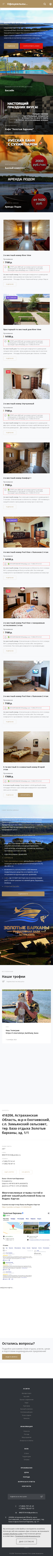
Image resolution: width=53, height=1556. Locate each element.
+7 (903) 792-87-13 (8, 1164)
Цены (26, 1472)
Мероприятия (26, 1437)
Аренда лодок (26, 1393)
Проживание (26, 1468)
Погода (26, 1434)
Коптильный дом (26, 1412)
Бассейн (26, 1396)
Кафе (26, 1403)
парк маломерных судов (14, 861)
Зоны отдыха (26, 1415)
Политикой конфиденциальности (27, 1536)
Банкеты (26, 1418)
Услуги (26, 1389)
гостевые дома (10, 841)
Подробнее (11, 46)
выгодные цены (28, 825)
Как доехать (26, 1172)
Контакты (26, 1486)
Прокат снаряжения (26, 1399)
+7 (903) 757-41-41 (8, 1161)
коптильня (8, 858)
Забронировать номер (31, 46)
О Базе (26, 1453)
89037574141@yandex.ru (11, 1155)
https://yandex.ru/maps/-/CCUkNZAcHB (16, 1207)
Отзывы (26, 1459)
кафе (6, 878)
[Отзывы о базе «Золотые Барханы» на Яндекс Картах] (26, 1262)
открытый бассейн (11, 886)
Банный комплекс (26, 1409)
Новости (27, 1431)
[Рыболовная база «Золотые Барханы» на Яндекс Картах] (26, 1226)
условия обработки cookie (13, 1534)
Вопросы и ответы (26, 1440)
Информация (26, 1426)
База (26, 1449)
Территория (26, 1456)
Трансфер (26, 1406)
